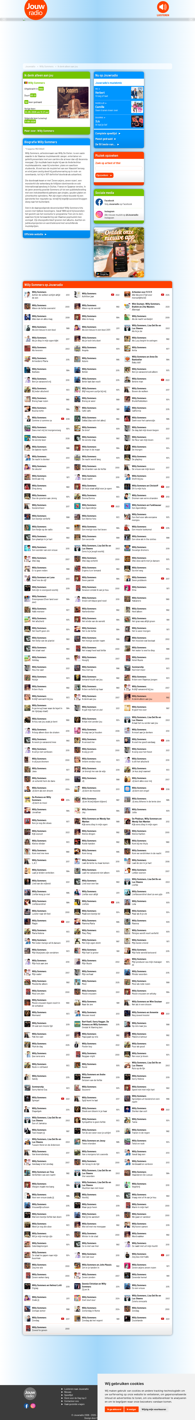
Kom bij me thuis (140, 842)
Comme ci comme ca (42, 419)
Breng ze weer (89, 399)
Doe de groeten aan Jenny (44, 497)
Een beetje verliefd (41, 517)
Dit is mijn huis (145, 487)
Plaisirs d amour (139, 1035)
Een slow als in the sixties (144, 538)
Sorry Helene (139, 1077)
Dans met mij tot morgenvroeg (46, 428)
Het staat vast (39, 649)
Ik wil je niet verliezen (42, 750)
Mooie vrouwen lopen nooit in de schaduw (46, 1002)
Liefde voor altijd (90, 893)
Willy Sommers (46, 66)
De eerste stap (89, 438)
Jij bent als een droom (42, 789)
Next (191, 19)
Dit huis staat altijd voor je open (97, 487)
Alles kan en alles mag (42, 317)
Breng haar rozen (40, 399)
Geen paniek (89, 579)
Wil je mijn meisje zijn (42, 1235)
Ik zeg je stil (89, 750)
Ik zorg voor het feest (142, 750)
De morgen (139, 448)
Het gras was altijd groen (143, 620)
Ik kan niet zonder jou (92, 720)
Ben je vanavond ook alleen (145, 370)
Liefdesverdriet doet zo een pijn (147, 893)
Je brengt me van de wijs (94, 770)
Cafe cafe (89, 409)
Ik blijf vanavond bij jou (142, 688)
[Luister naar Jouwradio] (163, 15)
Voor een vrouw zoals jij (43, 1196)
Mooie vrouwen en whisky (144, 992)
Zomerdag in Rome (91, 1309)
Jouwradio (30, 66)
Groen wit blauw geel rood (94, 599)
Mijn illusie (89, 962)
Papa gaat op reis (90, 1035)
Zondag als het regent (92, 1319)
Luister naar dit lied (41, 912)
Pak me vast (39, 1035)
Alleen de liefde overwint (43, 307)
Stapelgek (39, 1109)
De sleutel (39, 467)
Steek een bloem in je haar (94, 1109)
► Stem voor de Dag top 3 (73, 1397)
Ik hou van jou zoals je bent (44, 720)
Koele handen (89, 842)
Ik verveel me (89, 740)
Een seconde (89, 538)
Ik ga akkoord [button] (114, 1409)
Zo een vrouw (139, 1286)
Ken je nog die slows (41, 821)
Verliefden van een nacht (43, 1173)
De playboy (139, 458)
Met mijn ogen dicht (91, 941)
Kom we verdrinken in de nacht (146, 852)
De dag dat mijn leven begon (145, 428)
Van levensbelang (40, 1153)
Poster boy (89, 1045)
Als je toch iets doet (91, 339)
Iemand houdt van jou (92, 678)
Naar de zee (89, 1003)
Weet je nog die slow (41, 1225)
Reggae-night (89, 1054)
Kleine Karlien (139, 832)
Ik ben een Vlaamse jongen (144, 678)
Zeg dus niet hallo (140, 1255)
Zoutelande (139, 1319)
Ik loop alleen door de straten (45, 731)
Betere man (139, 380)
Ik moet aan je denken (142, 731)
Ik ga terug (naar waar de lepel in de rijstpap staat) (47, 708)
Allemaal (146, 306)
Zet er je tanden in (97, 1266)
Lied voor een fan (90, 882)
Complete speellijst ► (108, 133)
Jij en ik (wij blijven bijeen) (94, 800)
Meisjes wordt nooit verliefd (145, 931)
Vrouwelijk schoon (40, 1205)
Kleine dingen (89, 832)
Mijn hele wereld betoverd (144, 951)
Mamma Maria (89, 922)
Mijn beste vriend (140, 941)
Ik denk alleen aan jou (142, 697)
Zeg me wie (39, 1266)
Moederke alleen (40, 982)
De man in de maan (91, 448)
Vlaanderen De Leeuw (142, 1173)
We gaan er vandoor (141, 1215)
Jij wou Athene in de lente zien (146, 800)
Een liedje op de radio (42, 528)
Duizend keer (39, 506)
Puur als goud (139, 1045)
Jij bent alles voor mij (142, 779)
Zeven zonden (89, 1276)
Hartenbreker (89, 610)
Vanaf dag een (139, 1153)
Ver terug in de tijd (90, 1162)
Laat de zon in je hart (142, 861)
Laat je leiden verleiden (43, 871)
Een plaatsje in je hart (42, 538)
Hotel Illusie (139, 658)
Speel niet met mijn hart (143, 1088)
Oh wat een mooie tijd (42, 1024)
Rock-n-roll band (40, 1065)
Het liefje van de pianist (43, 639)
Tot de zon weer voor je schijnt (96, 1131)
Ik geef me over (139, 708)
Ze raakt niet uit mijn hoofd (145, 1244)
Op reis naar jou (139, 1024)
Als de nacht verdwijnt (142, 317)
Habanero (139, 599)
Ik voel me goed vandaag (143, 740)
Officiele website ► (35, 234)
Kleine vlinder (39, 842)
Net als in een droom (147, 1003)
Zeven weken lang (40, 1276)
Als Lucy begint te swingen (144, 339)
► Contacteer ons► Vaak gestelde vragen (73, 1402)
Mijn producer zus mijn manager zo (147, 961)
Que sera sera (39, 1054)
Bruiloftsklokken (139, 399)
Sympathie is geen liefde (94, 1120)
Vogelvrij (139, 1185)
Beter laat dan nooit (91, 380)
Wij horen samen (140, 1225)
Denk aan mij (39, 477)
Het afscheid (39, 620)
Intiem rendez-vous (91, 760)
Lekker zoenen (139, 871)
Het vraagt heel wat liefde (94, 649)
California (139, 409)
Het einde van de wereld (93, 620)
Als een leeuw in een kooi (44, 328)
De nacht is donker (41, 458)
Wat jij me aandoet (90, 1215)
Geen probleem (139, 579)
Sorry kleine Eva (39, 1088)
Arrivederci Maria (40, 359)
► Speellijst (67, 1394)
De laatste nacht (39, 448)
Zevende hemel (139, 1276)
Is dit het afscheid (140, 760)
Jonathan (39, 811)
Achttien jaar (89, 295)
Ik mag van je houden (92, 731)
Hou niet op (89, 668)
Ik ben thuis (39, 688)
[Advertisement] (160, 117)
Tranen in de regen (141, 1131)
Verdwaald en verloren (142, 1162)
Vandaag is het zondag (42, 1162)
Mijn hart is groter (90, 951)
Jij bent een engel (140, 789)
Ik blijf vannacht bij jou (42, 697)
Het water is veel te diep (143, 649)
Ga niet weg (139, 569)
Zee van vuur (89, 1255)
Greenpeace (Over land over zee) (45, 599)
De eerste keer (39, 438)
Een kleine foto (89, 517)
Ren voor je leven (140, 1054)
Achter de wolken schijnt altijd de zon (46, 294)
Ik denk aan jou (89, 697)
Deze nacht (89, 477)
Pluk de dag (39, 1045)
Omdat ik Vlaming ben (95, 1024)
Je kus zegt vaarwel (141, 770)
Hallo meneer (39, 610)
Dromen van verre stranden (145, 497)
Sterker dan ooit (139, 1109)
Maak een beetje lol (91, 912)
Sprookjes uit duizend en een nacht (146, 1098)
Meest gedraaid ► (106, 138)
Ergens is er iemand (91, 569)
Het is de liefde (89, 629)
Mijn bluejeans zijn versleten (45, 951)
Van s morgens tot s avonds (95, 1153)
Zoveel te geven (39, 1328)
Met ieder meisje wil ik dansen (46, 941)
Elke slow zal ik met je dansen (146, 559)
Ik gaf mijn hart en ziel (92, 708)
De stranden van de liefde (94, 467)
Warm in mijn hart (140, 1205)
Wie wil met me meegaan (94, 1225)
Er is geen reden (40, 569)
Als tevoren (39, 349)
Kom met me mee (40, 852)
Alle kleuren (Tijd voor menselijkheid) (142, 294)
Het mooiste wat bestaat (143, 639)
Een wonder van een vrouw (44, 548)
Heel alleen (139, 610)
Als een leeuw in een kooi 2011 (96, 328)
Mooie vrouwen (89, 992)
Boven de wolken (140, 390)
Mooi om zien (39, 992)
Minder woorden (139, 972)
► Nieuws (66, 1391)
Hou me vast (39, 668)
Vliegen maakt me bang (43, 1185)
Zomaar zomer (39, 1309)
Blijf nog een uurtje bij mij (94, 390)
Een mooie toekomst (142, 528)
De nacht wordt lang (91, 458)
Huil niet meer (138, 668)
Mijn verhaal (89, 972)
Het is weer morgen (141, 629)
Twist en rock (139, 1142)
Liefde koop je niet (41, 893)
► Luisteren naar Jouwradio (75, 1388)
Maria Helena (39, 931)
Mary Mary (89, 931)
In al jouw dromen (40, 760)
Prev (4, 19)
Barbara (39, 370)
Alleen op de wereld (91, 307)
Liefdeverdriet (39, 902)
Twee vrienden (93, 1142)
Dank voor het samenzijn (143, 419)
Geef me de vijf (43, 579)
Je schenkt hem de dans (43, 779)
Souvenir (89, 1088)
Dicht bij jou (139, 477)
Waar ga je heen (89, 1205)
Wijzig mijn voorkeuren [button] (154, 1409)
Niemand (39, 1013)
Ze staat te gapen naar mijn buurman (45, 1255)
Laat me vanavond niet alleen (96, 871)
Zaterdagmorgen (40, 1244)
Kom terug (89, 852)
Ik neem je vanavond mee (44, 740)
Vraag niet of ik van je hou (144, 1196)
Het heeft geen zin (41, 629)
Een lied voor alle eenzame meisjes (144, 517)
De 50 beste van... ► (107, 144)
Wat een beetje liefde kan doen (47, 1215)
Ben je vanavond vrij (41, 380)
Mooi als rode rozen (141, 982)
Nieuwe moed (89, 1013)
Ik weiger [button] (131, 1409)
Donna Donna (89, 497)
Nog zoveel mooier (145, 1013)
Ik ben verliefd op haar (92, 688)
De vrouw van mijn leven (143, 467)
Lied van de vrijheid (41, 882)
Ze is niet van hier (90, 1244)
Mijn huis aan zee (40, 962)
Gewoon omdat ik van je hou (95, 588)
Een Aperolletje (89, 506)
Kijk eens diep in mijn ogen (147, 821)
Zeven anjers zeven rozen (144, 1266)
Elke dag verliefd (90, 559)
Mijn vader (39, 972)
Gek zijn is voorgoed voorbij (45, 588)
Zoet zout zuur (89, 1298)
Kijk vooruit (39, 832)
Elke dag (39, 559)
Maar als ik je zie (139, 912)
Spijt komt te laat (90, 1099)
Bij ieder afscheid (40, 390)
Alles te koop (89, 317)
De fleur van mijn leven (142, 438)
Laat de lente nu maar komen (95, 861)
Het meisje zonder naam (93, 639)
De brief (89, 428)
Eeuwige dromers (140, 548)
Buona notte (39, 409)
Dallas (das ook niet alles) (93, 419)
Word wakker (139, 1235)
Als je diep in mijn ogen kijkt (45, 339)
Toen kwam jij (39, 1131)
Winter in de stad (90, 1235)
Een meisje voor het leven (94, 528)
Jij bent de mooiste (91, 789)
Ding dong (39, 487)
